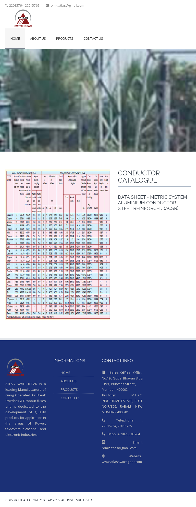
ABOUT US (69, 381)
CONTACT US (70, 398)
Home (15, 38)
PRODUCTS (69, 389)
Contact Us (93, 38)
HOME (65, 372)
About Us (38, 38)
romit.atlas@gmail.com (67, 5)
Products (64, 38)
